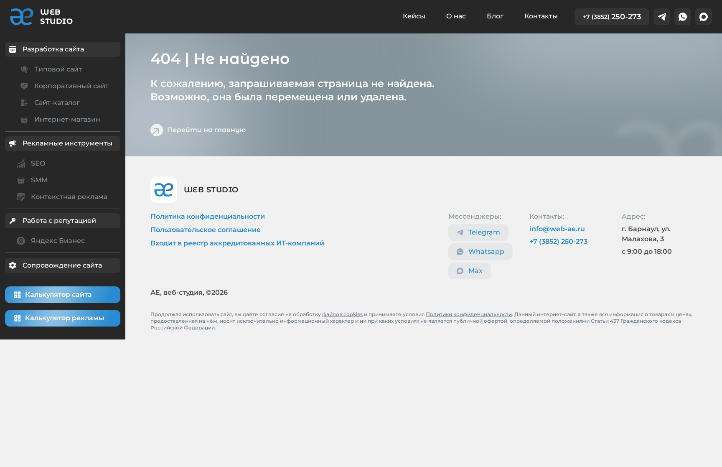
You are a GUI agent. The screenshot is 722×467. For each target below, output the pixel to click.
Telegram (484, 232)
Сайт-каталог (57, 103)
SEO (38, 163)
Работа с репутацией (59, 221)
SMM (39, 180)
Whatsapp (486, 251)
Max (475, 271)
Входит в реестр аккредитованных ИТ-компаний (237, 243)
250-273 (612, 16)
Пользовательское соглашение (205, 230)
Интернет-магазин (67, 119)
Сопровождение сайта (62, 265)
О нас (456, 16)
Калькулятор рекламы (64, 318)
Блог (495, 16)
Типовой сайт (58, 69)
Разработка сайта (53, 49)
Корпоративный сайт (71, 86)
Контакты (541, 16)
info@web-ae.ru (557, 229)
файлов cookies (342, 314)
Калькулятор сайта (58, 295)
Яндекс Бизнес (58, 241)
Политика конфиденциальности (207, 216)
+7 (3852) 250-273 (558, 241)
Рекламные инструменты (67, 143)
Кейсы (414, 16)
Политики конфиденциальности (469, 314)
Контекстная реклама (69, 197)
